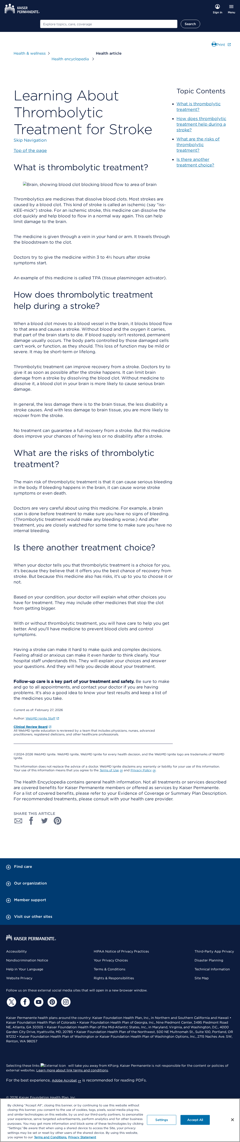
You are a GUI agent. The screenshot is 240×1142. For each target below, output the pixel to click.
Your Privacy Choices (111, 960)
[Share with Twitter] (44, 820)
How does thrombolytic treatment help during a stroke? (201, 124)
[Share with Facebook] (31, 820)
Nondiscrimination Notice (27, 960)
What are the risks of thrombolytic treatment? (198, 144)
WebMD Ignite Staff (40, 718)
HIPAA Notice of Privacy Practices (121, 951)
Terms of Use (109, 770)
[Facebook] (24, 1002)
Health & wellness (30, 53)
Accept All (195, 1120)
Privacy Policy (141, 770)
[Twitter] (10, 1002)
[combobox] (108, 24)
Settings (161, 1120)
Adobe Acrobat (64, 1080)
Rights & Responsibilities (114, 978)
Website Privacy (19, 978)
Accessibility (16, 951)
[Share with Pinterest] (57, 820)
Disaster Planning (209, 960)
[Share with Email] (18, 820)
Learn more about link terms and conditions (72, 1070)
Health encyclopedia (71, 59)
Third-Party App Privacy (214, 951)
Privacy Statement (82, 1137)
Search (190, 24)
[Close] (232, 1120)
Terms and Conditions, (50, 1137)
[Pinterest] (51, 1002)
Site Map (202, 978)
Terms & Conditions (109, 969)
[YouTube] (38, 1002)
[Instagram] (65, 1002)
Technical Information (212, 969)
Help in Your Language (24, 969)
